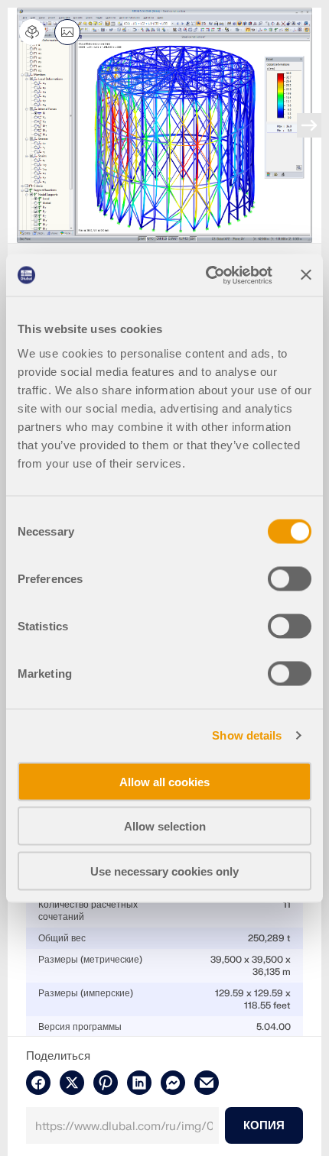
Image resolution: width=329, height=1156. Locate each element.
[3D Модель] (32, 32)
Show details (247, 735)
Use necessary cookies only (164, 870)
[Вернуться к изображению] (67, 32)
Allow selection (165, 826)
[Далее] (309, 125)
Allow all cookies (164, 781)
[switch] (289, 578)
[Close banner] (306, 275)
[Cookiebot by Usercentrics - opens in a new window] (207, 275)
